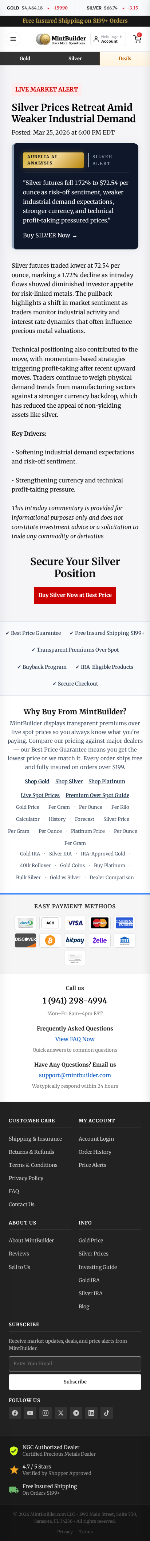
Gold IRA (30, 854)
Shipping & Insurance (35, 1139)
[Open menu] (13, 39)
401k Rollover (35, 865)
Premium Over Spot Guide (97, 795)
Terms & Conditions (33, 1165)
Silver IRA (60, 854)
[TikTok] (106, 1413)
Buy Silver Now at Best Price (75, 595)
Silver (75, 58)
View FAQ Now (75, 1039)
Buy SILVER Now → (50, 235)
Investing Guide (98, 1267)
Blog (84, 1306)
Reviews (19, 1253)
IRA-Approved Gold (103, 854)
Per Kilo (120, 807)
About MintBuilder (31, 1240)
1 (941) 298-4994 (75, 1000)
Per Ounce (90, 807)
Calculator (28, 819)
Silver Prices (93, 1253)
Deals (125, 58)
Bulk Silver (28, 877)
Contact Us (22, 1204)
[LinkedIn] (91, 1413)
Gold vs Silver (65, 877)
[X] (61, 1413)
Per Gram (59, 807)
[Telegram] (76, 1413)
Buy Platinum (109, 865)
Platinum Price (88, 831)
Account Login (96, 1139)
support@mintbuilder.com (75, 1075)
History (57, 819)
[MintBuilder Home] (61, 39)
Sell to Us (19, 1267)
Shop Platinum (106, 781)
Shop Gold (37, 781)
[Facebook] (15, 1413)
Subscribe (75, 1382)
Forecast (84, 819)
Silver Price (116, 819)
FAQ (14, 1191)
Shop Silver (69, 781)
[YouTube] (30, 1413)
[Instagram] (45, 1413)
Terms (86, 1531)
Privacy (65, 1531)
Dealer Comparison (112, 877)
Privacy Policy (26, 1178)
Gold (25, 58)
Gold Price (27, 807)
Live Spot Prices (40, 795)
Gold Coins (72, 865)
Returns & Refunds (31, 1152)
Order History (95, 1152)
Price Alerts (92, 1165)
